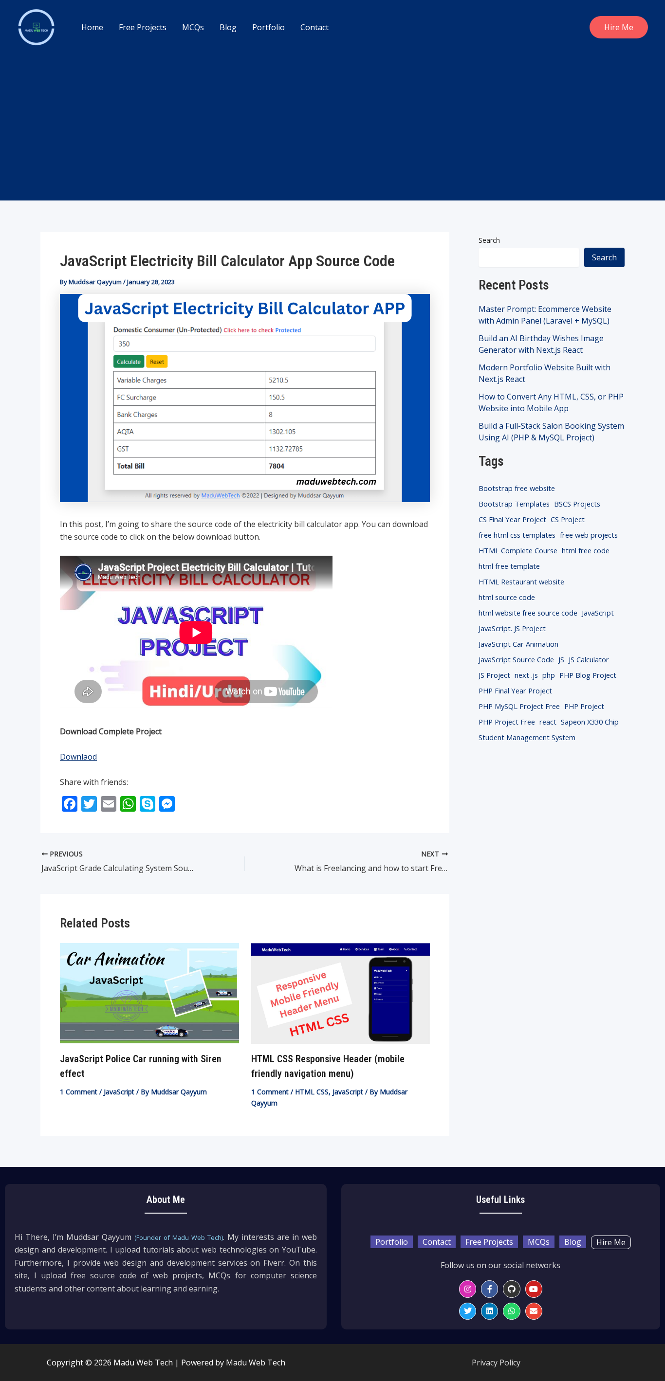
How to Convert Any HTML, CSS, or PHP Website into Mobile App (551, 402)
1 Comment (78, 1091)
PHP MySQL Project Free (519, 706)
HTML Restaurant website (521, 581)
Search (489, 240)
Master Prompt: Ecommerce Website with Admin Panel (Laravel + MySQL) (545, 315)
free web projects (589, 535)
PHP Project (584, 706)
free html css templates (517, 535)
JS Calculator (589, 659)
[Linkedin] (489, 1311)
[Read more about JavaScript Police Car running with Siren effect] (149, 992)
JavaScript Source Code (516, 659)
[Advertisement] (332, 127)
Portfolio (268, 27)
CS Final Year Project (512, 519)
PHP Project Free (507, 722)
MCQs (193, 27)
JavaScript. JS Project (512, 628)
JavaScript (119, 1091)
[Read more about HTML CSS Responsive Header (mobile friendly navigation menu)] (340, 992)
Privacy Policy (496, 1362)
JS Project (494, 675)
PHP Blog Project (587, 675)
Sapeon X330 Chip (590, 722)
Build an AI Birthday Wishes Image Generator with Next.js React (541, 344)
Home (92, 27)
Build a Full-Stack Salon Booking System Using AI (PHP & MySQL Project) (551, 431)
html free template (509, 566)
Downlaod (78, 756)
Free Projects (142, 27)
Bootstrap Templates (514, 504)
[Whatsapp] (511, 1311)
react (547, 722)
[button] (619, 27)
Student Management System (527, 737)
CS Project (568, 519)
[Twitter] (467, 1311)
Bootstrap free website (517, 488)
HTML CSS (312, 1091)
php (548, 675)
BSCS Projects (577, 504)
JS (561, 659)
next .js (526, 675)
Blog (228, 27)
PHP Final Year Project (515, 690)
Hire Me (611, 1242)
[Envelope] (533, 1311)
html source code (507, 597)
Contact (314, 27)
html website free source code (528, 613)
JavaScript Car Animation (518, 644)
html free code (586, 550)
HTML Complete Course (518, 550)
